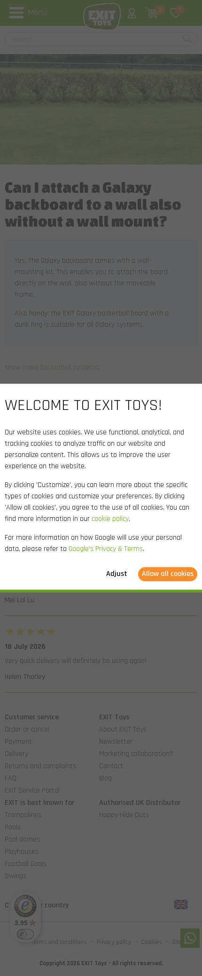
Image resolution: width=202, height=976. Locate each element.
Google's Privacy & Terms (106, 549)
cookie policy (110, 519)
